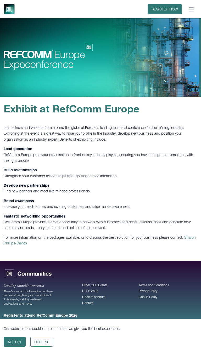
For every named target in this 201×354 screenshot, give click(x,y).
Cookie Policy (148, 297)
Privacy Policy (148, 291)
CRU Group (90, 291)
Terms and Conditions (154, 285)
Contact (87, 303)
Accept (15, 342)
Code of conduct (93, 297)
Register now (165, 9)
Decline (41, 342)
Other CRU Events (95, 285)
